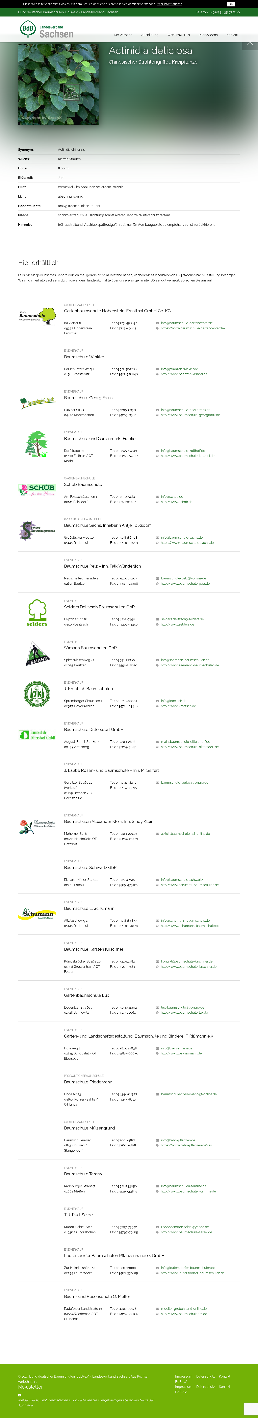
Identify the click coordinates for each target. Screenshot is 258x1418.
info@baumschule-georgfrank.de (185, 410)
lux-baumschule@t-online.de (182, 1007)
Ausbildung (149, 35)
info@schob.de (172, 497)
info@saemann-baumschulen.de (185, 660)
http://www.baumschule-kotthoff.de (187, 456)
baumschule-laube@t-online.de (184, 782)
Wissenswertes (178, 35)
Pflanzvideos (208, 35)
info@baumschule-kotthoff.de (183, 451)
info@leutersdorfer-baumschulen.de (188, 1268)
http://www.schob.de (176, 502)
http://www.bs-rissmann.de (181, 1053)
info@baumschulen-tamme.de (183, 1186)
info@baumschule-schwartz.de (184, 880)
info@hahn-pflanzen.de (178, 1140)
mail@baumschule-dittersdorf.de (185, 742)
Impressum (183, 1376)
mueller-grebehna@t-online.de (184, 1309)
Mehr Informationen (169, 4)
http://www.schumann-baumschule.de (190, 926)
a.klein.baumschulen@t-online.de (185, 834)
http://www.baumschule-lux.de (184, 1012)
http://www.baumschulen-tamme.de (188, 1191)
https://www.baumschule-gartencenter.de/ (193, 328)
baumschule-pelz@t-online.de (183, 578)
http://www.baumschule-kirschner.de (188, 967)
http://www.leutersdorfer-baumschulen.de (193, 1273)
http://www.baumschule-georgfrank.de (190, 415)
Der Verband (123, 35)
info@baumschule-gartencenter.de (187, 323)
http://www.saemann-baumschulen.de (190, 665)
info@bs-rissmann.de (176, 1048)
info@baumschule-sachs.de (182, 537)
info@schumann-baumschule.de (185, 920)
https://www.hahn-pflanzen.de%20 (186, 1145)
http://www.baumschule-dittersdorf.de (190, 747)
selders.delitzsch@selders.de (182, 619)
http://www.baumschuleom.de (184, 1314)
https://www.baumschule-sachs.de (187, 543)
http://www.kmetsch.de (178, 706)
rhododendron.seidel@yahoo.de (185, 1227)
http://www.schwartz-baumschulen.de (190, 885)
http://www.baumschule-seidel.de (186, 1232)
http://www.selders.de (177, 624)
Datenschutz (205, 1376)
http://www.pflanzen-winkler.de (184, 374)
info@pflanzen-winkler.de (179, 369)
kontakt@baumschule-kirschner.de (186, 961)
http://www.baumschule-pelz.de (185, 583)
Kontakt (232, 35)
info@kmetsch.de (173, 701)
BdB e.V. (181, 1382)
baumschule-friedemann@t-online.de (189, 1094)
